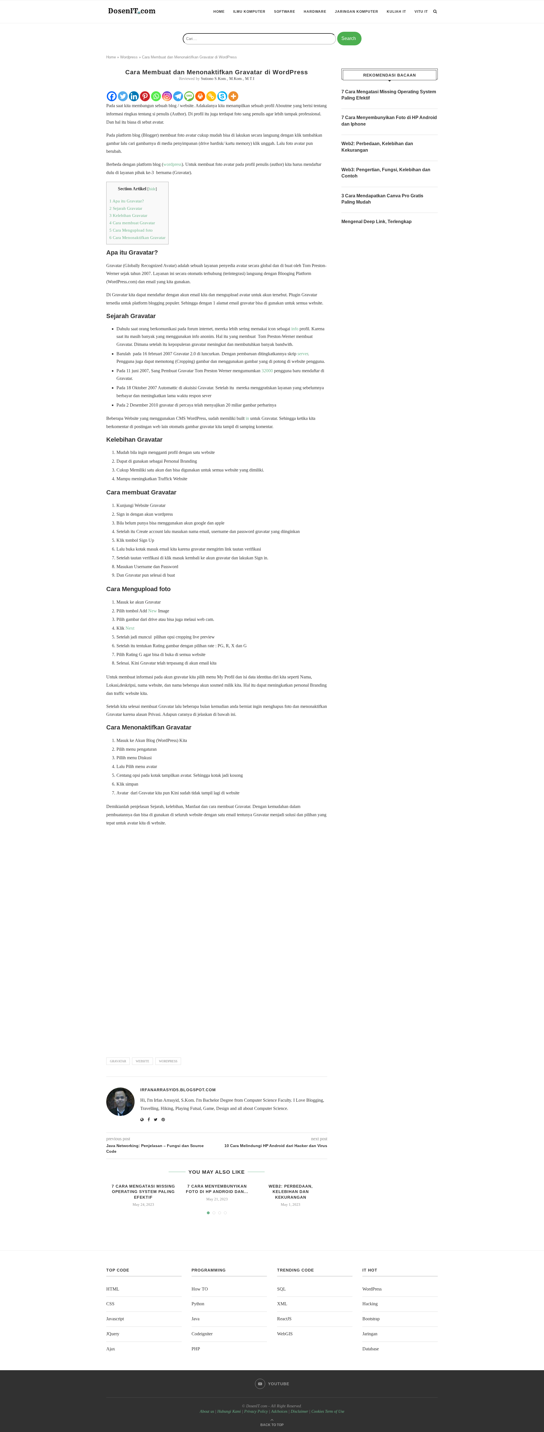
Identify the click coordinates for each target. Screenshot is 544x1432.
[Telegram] (178, 96)
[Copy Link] (211, 96)
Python (198, 1303)
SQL (281, 1289)
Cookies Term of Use (327, 1411)
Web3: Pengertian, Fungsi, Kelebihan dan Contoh (385, 172)
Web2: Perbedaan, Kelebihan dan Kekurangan (291, 1192)
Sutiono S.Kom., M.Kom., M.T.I (227, 79)
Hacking (370, 1303)
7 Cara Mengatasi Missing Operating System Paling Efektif (143, 1192)
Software (284, 12)
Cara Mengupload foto (131, 230)
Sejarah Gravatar (125, 208)
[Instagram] (167, 96)
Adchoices (279, 1411)
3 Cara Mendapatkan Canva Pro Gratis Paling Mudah (382, 198)
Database (370, 1348)
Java (195, 1318)
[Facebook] (112, 96)
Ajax (110, 1348)
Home (219, 12)
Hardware (315, 12)
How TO (200, 1289)
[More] (233, 96)
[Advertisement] (216, 980)
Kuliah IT (396, 12)
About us (207, 1411)
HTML (112, 1289)
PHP (196, 1348)
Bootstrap (371, 1318)
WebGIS (285, 1333)
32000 (267, 370)
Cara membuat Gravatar (132, 222)
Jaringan (369, 1333)
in (247, 418)
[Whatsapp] (156, 96)
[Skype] (222, 96)
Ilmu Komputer (249, 12)
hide (152, 189)
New (152, 610)
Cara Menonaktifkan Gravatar (137, 237)
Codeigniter (202, 1333)
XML (282, 1303)
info (294, 328)
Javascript (115, 1318)
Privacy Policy (256, 1411)
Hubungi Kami (229, 1411)
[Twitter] (123, 96)
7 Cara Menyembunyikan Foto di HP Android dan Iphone (389, 120)
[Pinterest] (145, 96)
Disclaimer (299, 1411)
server (303, 353)
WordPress (372, 1289)
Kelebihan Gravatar (128, 215)
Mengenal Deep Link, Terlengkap (376, 221)
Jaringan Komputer (356, 12)
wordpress (172, 164)
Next (130, 628)
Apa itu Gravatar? (126, 200)
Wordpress (129, 57)
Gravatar (118, 1061)
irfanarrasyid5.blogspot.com (178, 1090)
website (142, 1061)
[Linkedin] (134, 96)
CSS (110, 1303)
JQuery (112, 1333)
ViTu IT (421, 12)
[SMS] (189, 96)
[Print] (200, 96)
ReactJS (284, 1318)
